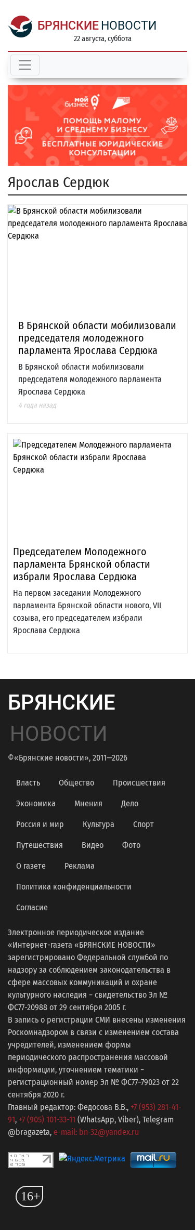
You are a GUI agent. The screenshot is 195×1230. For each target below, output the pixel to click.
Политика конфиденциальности (74, 887)
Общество (76, 783)
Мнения (88, 803)
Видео (92, 845)
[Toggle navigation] (25, 65)
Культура (98, 824)
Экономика (36, 803)
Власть (28, 783)
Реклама (79, 866)
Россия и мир (40, 824)
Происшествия (139, 783)
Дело (129, 803)
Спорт (143, 824)
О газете (31, 866)
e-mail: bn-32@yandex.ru (96, 1132)
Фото (131, 845)
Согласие (32, 907)
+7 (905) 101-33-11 (47, 1119)
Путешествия (39, 845)
